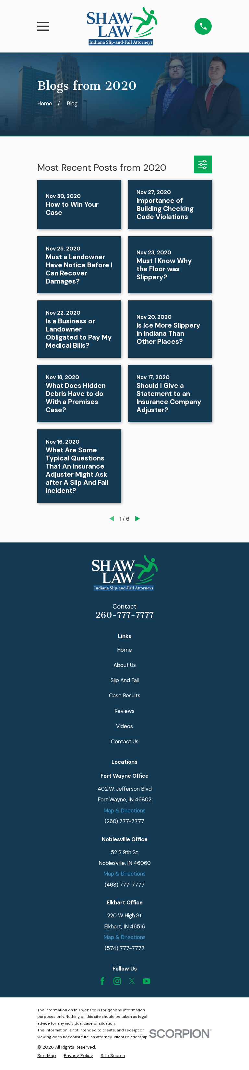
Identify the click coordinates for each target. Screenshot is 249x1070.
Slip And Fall (125, 680)
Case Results (124, 695)
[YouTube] (146, 981)
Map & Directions (124, 810)
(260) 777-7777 (124, 821)
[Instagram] (117, 981)
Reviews (124, 711)
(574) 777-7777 (125, 948)
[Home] (122, 26)
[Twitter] (132, 981)
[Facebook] (102, 981)
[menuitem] (46, 1055)
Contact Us (124, 741)
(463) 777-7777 (125, 884)
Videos (124, 726)
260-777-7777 (124, 615)
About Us (124, 665)
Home (124, 649)
